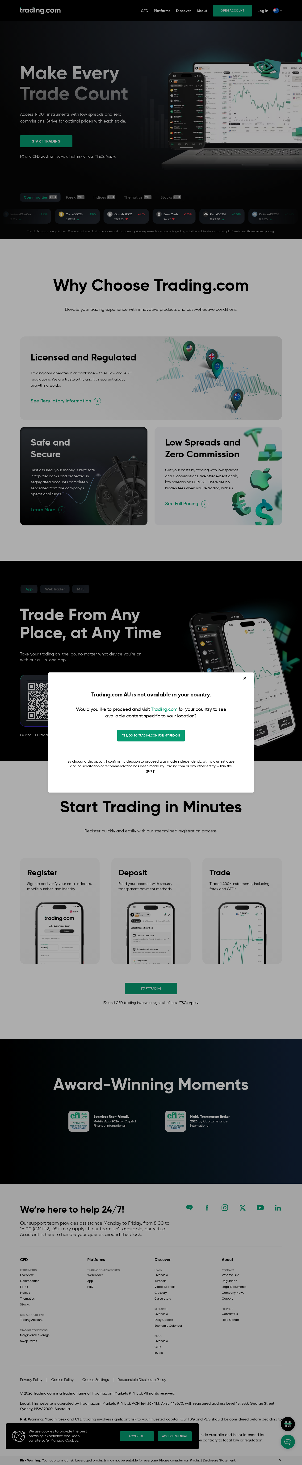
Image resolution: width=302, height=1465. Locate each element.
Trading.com (164, 709)
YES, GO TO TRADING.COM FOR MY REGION (151, 735)
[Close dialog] (245, 678)
